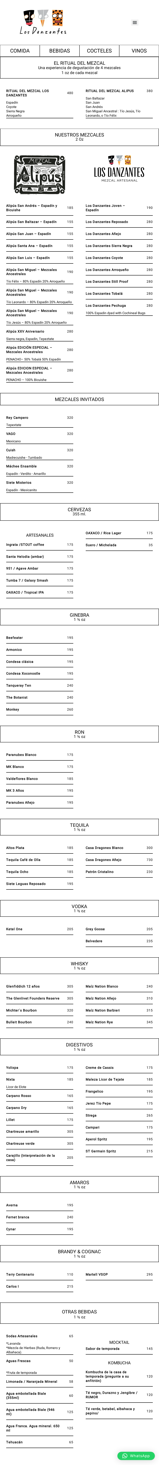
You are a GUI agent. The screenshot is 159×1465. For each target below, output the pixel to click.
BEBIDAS (59, 51)
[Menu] (135, 22)
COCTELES (99, 51)
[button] (136, 1456)
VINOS (139, 51)
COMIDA (20, 51)
